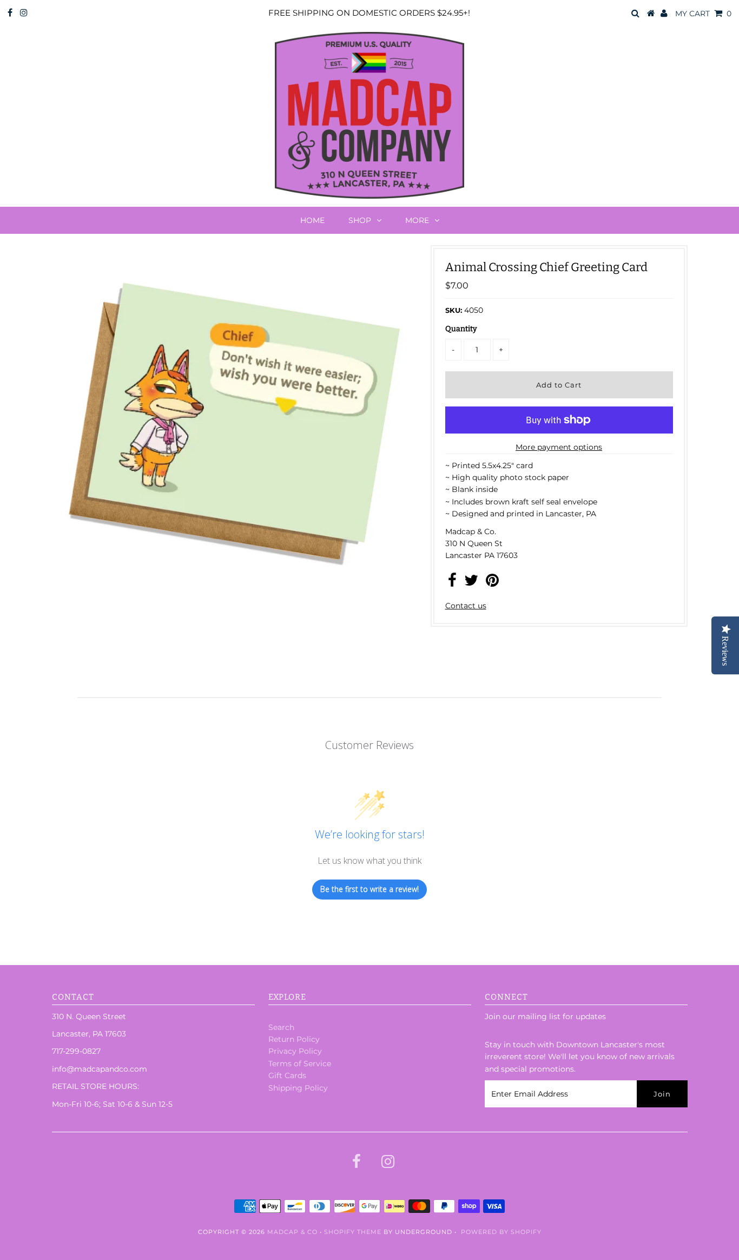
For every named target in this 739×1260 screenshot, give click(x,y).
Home (312, 220)
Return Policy (294, 1039)
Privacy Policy (295, 1051)
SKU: (453, 310)
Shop (359, 220)
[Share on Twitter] (471, 583)
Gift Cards (287, 1075)
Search (281, 1027)
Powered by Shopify (501, 1232)
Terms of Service (299, 1063)
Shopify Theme (352, 1232)
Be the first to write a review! (369, 889)
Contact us (465, 606)
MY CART (703, 13)
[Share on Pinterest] (492, 583)
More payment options (559, 447)
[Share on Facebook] (452, 583)
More (417, 220)
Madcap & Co (292, 1232)
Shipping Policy (298, 1088)
